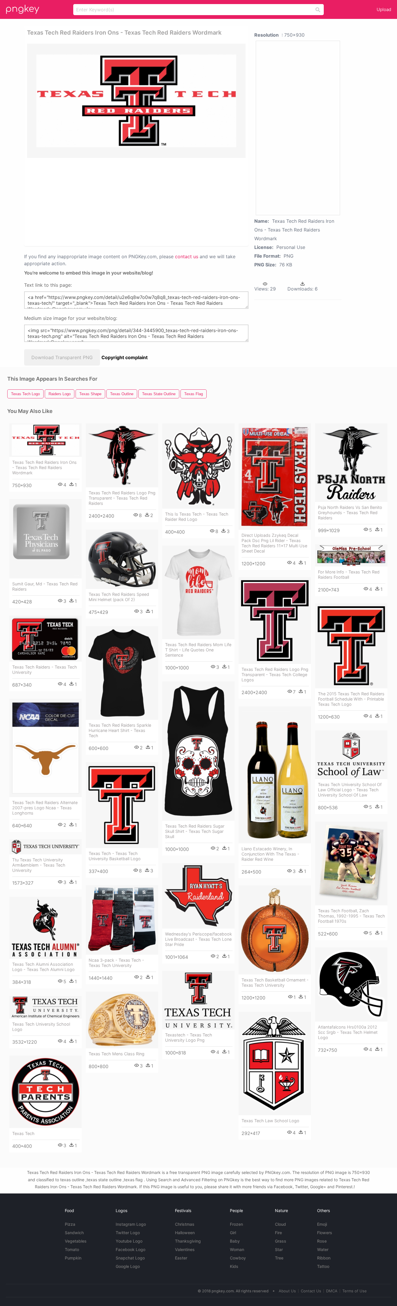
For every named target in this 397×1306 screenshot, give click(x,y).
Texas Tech (23, 1133)
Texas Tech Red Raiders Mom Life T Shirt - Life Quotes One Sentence (198, 650)
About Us (287, 1291)
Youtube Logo (129, 1241)
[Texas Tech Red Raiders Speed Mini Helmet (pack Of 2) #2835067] (122, 559)
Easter (181, 1257)
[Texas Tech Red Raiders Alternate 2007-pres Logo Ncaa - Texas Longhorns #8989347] (45, 748)
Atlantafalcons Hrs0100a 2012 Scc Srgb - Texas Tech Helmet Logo (348, 1032)
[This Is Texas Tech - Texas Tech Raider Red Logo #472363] (198, 465)
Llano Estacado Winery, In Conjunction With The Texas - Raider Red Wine (270, 854)
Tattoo (323, 1266)
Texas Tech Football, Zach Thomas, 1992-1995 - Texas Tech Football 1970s (351, 916)
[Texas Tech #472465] (45, 1092)
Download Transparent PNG (62, 357)
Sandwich (74, 1232)
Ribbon (323, 1257)
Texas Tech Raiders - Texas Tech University (44, 669)
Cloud (280, 1224)
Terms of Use (354, 1291)
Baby (235, 1241)
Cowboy (238, 1257)
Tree (279, 1257)
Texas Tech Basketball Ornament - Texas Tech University (275, 982)
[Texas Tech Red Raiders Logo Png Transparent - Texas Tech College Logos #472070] (275, 620)
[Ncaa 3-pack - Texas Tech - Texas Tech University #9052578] (122, 919)
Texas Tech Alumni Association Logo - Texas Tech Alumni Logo (43, 967)
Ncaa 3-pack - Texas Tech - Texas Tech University (116, 963)
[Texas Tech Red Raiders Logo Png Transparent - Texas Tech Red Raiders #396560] (122, 455)
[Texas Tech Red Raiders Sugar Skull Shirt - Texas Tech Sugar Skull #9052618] (198, 751)
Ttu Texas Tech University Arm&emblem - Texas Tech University (38, 865)
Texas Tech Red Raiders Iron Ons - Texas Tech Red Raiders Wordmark (44, 467)
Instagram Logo (131, 1224)
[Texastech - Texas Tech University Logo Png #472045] (198, 1000)
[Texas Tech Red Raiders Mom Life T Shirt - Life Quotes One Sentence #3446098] (198, 592)
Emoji (322, 1224)
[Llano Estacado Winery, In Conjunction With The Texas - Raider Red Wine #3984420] (275, 774)
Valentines (185, 1249)
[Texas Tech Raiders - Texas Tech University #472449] (45, 639)
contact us (186, 256)
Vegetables (76, 1241)
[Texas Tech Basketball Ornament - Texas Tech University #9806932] (275, 929)
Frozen (236, 1224)
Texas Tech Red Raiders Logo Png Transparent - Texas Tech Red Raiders (122, 498)
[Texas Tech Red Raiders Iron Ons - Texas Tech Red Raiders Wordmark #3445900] (45, 440)
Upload (384, 9)
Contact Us (311, 1291)
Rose (322, 1241)
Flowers (324, 1232)
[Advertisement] (89, 201)
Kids (234, 1266)
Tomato (72, 1249)
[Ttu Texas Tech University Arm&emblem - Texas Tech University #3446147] (45, 846)
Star (279, 1249)
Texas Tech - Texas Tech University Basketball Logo (115, 856)
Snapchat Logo (130, 1257)
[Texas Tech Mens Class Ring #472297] (122, 1020)
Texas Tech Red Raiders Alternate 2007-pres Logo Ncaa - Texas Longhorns (45, 807)
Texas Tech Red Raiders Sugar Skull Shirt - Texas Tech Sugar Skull (194, 831)
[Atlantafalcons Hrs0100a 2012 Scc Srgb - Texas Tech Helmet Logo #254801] (351, 984)
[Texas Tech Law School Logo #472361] (275, 1063)
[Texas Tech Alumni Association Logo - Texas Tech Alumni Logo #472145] (45, 928)
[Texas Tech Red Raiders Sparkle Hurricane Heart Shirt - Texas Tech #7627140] (122, 673)
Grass (280, 1241)
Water (322, 1249)
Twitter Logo (128, 1232)
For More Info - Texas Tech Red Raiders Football (349, 574)
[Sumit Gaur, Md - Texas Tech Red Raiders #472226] (45, 538)
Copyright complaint (124, 357)
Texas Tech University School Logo (41, 1027)
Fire (278, 1232)
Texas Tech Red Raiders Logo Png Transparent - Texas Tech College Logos (275, 674)
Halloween (185, 1232)
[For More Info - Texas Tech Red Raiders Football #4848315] (351, 555)
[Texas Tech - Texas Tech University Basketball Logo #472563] (122, 805)
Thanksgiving (188, 1241)
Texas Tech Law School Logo (270, 1120)
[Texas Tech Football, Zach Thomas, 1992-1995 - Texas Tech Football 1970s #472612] (351, 863)
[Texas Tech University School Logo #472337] (45, 1007)
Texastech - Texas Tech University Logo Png (188, 1037)
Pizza (70, 1224)
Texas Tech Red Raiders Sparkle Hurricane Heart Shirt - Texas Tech (120, 730)
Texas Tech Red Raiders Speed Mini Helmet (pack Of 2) (119, 597)
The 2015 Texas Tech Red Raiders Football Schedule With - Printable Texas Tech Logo (351, 699)
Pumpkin (73, 1257)
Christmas (184, 1224)
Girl (233, 1232)
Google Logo (128, 1266)
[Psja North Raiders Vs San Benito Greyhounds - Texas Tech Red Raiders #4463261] (351, 462)
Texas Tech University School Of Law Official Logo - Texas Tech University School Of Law (350, 789)
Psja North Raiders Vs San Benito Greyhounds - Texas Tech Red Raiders (350, 512)
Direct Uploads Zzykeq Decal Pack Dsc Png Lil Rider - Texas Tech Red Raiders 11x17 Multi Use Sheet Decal (274, 543)
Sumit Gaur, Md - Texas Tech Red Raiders (45, 586)
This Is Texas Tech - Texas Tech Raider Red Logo (196, 517)
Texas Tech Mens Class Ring (116, 1053)
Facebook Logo (130, 1249)
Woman (237, 1249)
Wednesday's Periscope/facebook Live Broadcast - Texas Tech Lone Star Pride (198, 939)
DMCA (331, 1291)
